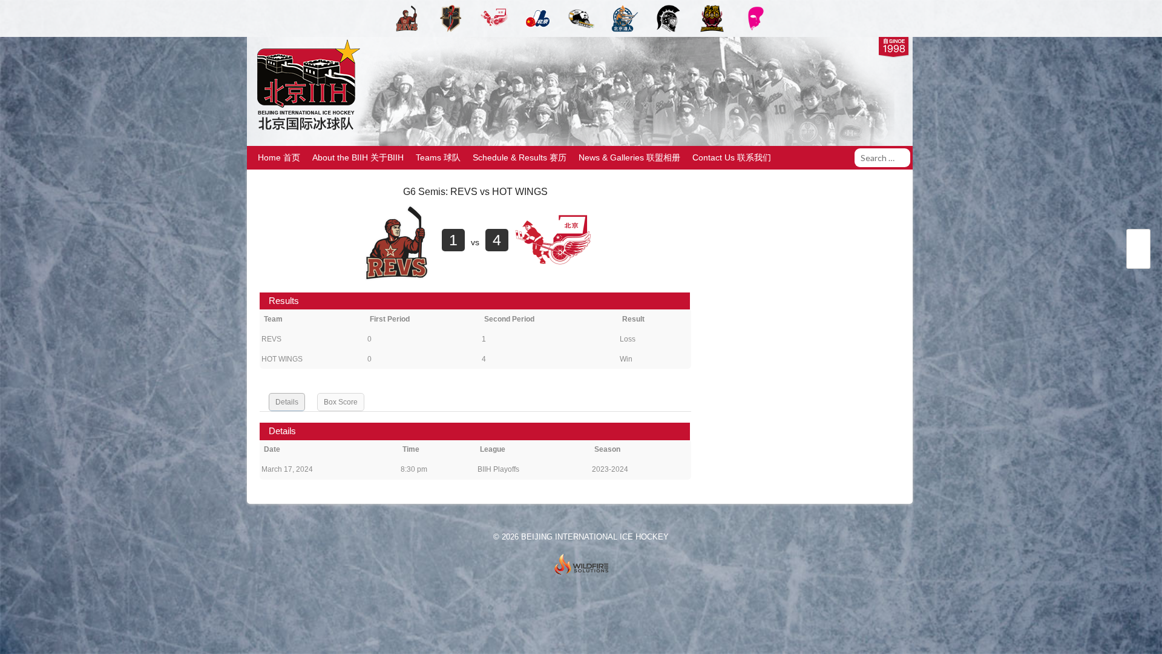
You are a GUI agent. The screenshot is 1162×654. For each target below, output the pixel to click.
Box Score (341, 402)
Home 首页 (279, 157)
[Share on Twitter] (1138, 242)
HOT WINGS (282, 359)
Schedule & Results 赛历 (519, 157)
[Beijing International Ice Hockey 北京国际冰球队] (305, 129)
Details (286, 402)
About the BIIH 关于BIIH (358, 157)
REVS (271, 339)
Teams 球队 (438, 157)
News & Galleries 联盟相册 (629, 157)
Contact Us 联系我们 (731, 157)
